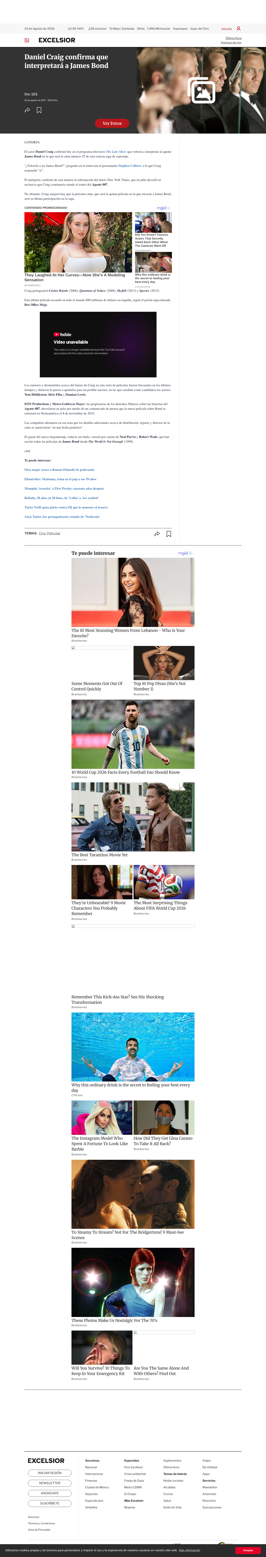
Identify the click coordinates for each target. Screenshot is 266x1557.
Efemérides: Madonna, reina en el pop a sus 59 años (60, 479)
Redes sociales (173, 1480)
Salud (167, 1500)
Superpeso (180, 28)
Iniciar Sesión (50, 1473)
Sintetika (91, 1507)
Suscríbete (50, 1503)
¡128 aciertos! (97, 28)
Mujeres (129, 1507)
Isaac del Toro (199, 28)
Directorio (33, 1517)
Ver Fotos (112, 123)
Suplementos (172, 1460)
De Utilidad (209, 1467)
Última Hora (234, 38)
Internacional (94, 1474)
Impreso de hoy (231, 42)
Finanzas (91, 1480)
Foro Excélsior (134, 1467)
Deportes (91, 1494)
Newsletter (49, 1483)
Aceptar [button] (248, 1550)
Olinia (141, 28)
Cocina (168, 1494)
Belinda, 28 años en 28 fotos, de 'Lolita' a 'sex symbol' (61, 498)
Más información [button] (189, 1550)
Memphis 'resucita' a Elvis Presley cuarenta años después (64, 488)
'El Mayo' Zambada (121, 28)
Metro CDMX (133, 1487)
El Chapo (130, 1494)
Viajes (206, 1460)
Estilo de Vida (172, 1507)
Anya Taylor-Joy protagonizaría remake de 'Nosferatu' (62, 516)
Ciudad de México (97, 1487)
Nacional (91, 1467)
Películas (53, 533)
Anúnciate (226, 28)
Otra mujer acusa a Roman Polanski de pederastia (59, 469)
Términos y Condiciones (41, 1523)
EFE (34, 94)
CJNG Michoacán (158, 28)
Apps (206, 1474)
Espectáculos (94, 1500)
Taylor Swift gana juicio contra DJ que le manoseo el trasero (66, 507)
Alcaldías (169, 1487)
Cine (42, 533)
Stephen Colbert (129, 165)
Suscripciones (211, 1507)
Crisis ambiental (135, 1474)
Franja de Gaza (134, 1480)
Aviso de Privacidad (39, 1529)
